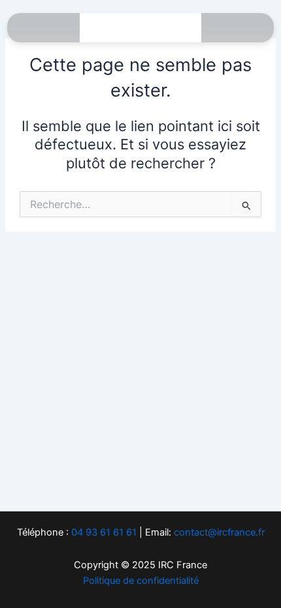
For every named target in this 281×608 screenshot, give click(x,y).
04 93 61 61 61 (104, 532)
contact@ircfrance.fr (219, 532)
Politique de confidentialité (141, 580)
